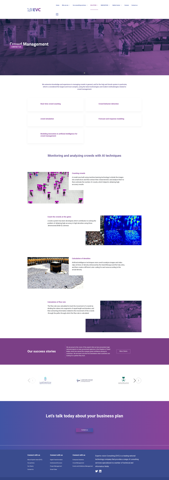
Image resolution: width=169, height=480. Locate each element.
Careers (126, 5)
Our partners (31, 463)
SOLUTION (93, 5)
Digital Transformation (56, 459)
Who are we (65, 5)
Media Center (116, 5)
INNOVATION (104, 5)
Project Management (56, 466)
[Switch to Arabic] (57, 14)
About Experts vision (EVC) (34, 459)
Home (57, 5)
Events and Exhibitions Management (83, 466)
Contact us (134, 5)
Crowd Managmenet (78, 463)
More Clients (123, 351)
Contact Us (16, 46)
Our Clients (30, 466)
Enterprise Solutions (78, 459)
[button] (137, 380)
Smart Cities (53, 469)
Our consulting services (79, 5)
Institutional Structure (56, 463)
